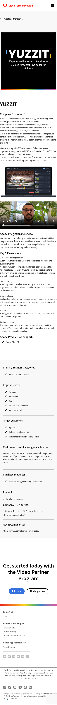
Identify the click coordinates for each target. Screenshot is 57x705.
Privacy (37, 694)
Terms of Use (47, 694)
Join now (16, 591)
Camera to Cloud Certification (14, 635)
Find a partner (37, 591)
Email (5, 616)
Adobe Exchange (9, 647)
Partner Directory (9, 631)
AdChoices (13, 699)
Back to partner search (13, 18)
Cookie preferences (12, 696)
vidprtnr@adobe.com (28, 678)
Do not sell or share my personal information (36, 696)
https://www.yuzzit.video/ (14, 515)
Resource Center (9, 628)
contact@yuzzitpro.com (13, 499)
